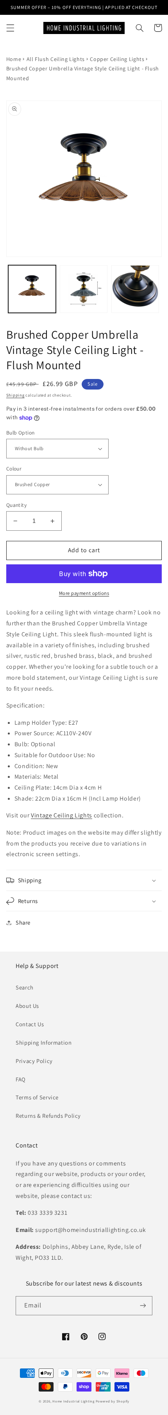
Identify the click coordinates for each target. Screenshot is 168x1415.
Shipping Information (44, 1042)
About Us (27, 1005)
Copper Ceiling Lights (117, 59)
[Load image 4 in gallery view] (135, 289)
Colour (14, 468)
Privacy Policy (34, 1061)
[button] (10, 28)
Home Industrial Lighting (73, 1401)
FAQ (21, 1079)
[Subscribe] (143, 1305)
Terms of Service (37, 1097)
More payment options (84, 593)
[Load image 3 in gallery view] (83, 289)
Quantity (16, 504)
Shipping (15, 395)
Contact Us (30, 1024)
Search (25, 987)
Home (13, 59)
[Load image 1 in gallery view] (32, 289)
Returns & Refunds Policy (48, 1115)
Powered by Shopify (112, 1401)
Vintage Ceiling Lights (61, 815)
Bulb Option (20, 432)
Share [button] (23, 922)
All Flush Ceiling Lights (56, 59)
